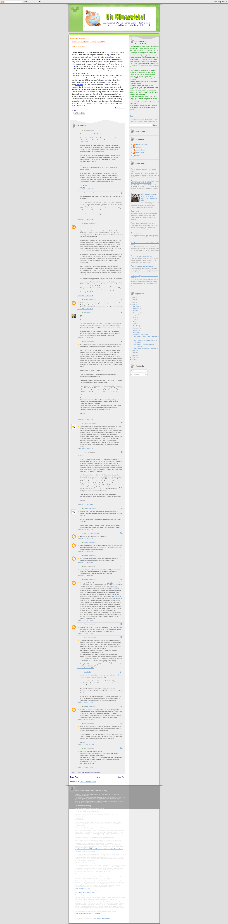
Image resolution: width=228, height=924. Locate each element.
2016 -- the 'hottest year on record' (142, 256)
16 (121, 637)
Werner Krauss (88, 223)
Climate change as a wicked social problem (143, 223)
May (134, 321)
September (136, 313)
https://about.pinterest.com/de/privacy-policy (87, 913)
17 (121, 671)
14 (121, 579)
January (135, 330)
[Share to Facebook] (81, 113)
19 (121, 723)
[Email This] (75, 113)
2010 (133, 357)
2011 (133, 355)
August (135, 315)
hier (106, 536)
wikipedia (110, 583)
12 (121, 555)
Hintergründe (112, 511)
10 (121, 533)
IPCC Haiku (136, 332)
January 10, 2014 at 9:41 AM (85, 633)
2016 (133, 300)
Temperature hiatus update (140, 334)
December (136, 306)
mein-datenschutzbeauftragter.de (102, 918)
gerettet (107, 103)
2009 (133, 359)
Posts (134, 371)
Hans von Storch (89, 423)
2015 (133, 302)
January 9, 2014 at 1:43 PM (85, 551)
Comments (135, 374)
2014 (133, 304)
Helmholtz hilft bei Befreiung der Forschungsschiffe (103, 547)
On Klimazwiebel (135, 233)
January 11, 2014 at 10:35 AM (85, 719)
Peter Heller (87, 672)
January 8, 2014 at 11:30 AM (85, 309)
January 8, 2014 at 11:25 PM (85, 504)
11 (121, 542)
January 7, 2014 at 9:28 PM (85, 189)
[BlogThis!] (77, 113)
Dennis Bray (138, 147)
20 (121, 748)
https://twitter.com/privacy (82, 888)
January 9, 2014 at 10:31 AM (85, 538)
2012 (133, 353)
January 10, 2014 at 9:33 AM (85, 620)
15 (121, 624)
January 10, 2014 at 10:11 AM (85, 668)
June (135, 319)
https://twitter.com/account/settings (85, 892)
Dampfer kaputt (111, 715)
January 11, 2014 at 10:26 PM (85, 744)
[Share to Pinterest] (84, 113)
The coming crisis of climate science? (143, 266)
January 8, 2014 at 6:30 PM (85, 448)
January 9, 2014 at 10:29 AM (85, 529)
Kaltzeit (112, 631)
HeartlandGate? (135, 211)
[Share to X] (79, 113)
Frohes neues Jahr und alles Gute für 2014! (88, 42)
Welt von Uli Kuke (114, 586)
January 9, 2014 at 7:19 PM (85, 575)
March (135, 326)
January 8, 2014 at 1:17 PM (85, 337)
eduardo (86, 312)
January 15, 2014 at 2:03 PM (85, 767)
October (135, 310)
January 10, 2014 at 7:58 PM (85, 702)
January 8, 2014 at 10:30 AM (85, 295)
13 (121, 566)
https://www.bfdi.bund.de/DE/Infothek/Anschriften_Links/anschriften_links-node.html (99, 849)
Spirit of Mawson (116, 596)
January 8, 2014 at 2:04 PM (85, 419)
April (134, 323)
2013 (133, 350)
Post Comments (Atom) (88, 782)
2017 (133, 297)
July (134, 317)
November (136, 308)
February (136, 328)
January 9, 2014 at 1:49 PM (85, 562)
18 (121, 706)
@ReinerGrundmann (90, 533)
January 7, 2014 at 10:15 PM (85, 219)
